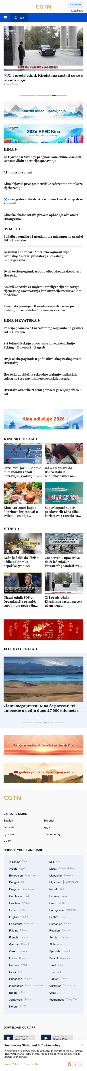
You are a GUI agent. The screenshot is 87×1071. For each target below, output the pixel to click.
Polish (57, 903)
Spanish (59, 951)
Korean (18, 1006)
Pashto (57, 917)
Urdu (55, 992)
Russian (59, 930)
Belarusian (22, 875)
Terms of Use (31, 1064)
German (19, 944)
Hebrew (18, 965)
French (18, 937)
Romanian (60, 923)
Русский (9, 834)
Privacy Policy (11, 1064)
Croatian (19, 903)
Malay (62, 868)
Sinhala (58, 944)
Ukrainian (62, 985)
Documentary (52, 834)
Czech (17, 910)
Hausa (17, 958)
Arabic (17, 868)
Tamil (56, 965)
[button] (27, 95)
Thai (55, 972)
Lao (54, 861)
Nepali (56, 889)
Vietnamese (63, 999)
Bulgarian (21, 889)
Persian (58, 896)
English (8, 820)
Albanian (18, 861)
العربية (48, 827)
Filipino (18, 930)
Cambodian (19, 896)
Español (49, 820)
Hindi (15, 972)
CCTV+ (8, 840)
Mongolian (61, 875)
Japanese (20, 999)
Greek (18, 951)
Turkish (58, 978)
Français (9, 827)
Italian (17, 992)
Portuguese (62, 910)
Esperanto (21, 923)
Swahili (59, 958)
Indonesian (26, 985)
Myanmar (63, 882)
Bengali (16, 882)
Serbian (59, 937)
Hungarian (20, 978)
